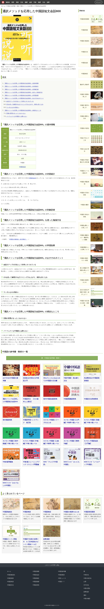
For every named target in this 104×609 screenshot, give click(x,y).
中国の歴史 (87, 588)
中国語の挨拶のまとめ (71, 512)
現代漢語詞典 (7, 420)
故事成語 (46, 539)
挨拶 (39, 2)
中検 (35, 2)
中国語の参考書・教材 (12, 6)
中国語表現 (36, 585)
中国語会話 (22, 167)
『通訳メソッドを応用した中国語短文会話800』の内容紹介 (21, 86)
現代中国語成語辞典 (50, 399)
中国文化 (86, 574)
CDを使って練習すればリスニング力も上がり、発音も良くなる (24, 104)
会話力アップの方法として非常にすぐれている (20, 101)
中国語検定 (47, 512)
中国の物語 (87, 598)
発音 (13, 2)
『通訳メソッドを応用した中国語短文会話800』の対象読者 (21, 89)
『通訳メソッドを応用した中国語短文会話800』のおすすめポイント (24, 98)
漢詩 (85, 595)
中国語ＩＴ (61, 581)
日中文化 (86, 585)
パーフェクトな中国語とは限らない (16, 116)
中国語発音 (10, 578)
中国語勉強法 (7, 512)
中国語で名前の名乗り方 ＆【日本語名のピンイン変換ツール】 (31, 541)
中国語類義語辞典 (70, 399)
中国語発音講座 (89, 512)
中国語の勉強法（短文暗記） (18, 239)
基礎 (26, 2)
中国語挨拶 (36, 581)
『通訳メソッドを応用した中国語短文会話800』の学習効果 (21, 95)
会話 (30, 2)
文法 (21, 2)
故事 (48, 2)
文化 (43, 2)
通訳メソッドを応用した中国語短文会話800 (33, 6)
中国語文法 (10, 585)
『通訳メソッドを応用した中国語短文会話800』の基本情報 (21, 83)
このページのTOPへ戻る (52, 565)
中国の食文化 (87, 578)
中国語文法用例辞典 (91, 399)
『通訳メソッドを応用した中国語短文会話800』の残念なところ (22, 110)
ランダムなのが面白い (12, 107)
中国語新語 (61, 574)
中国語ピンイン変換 (10, 539)
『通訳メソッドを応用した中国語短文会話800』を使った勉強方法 (23, 92)
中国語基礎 (36, 571)
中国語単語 (27, 512)
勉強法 (8, 2)
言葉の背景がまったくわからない (16, 113)
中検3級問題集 (8, 462)
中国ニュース (62, 578)
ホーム (3, 6)
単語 (17, 2)
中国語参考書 (62, 571)
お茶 (85, 581)
